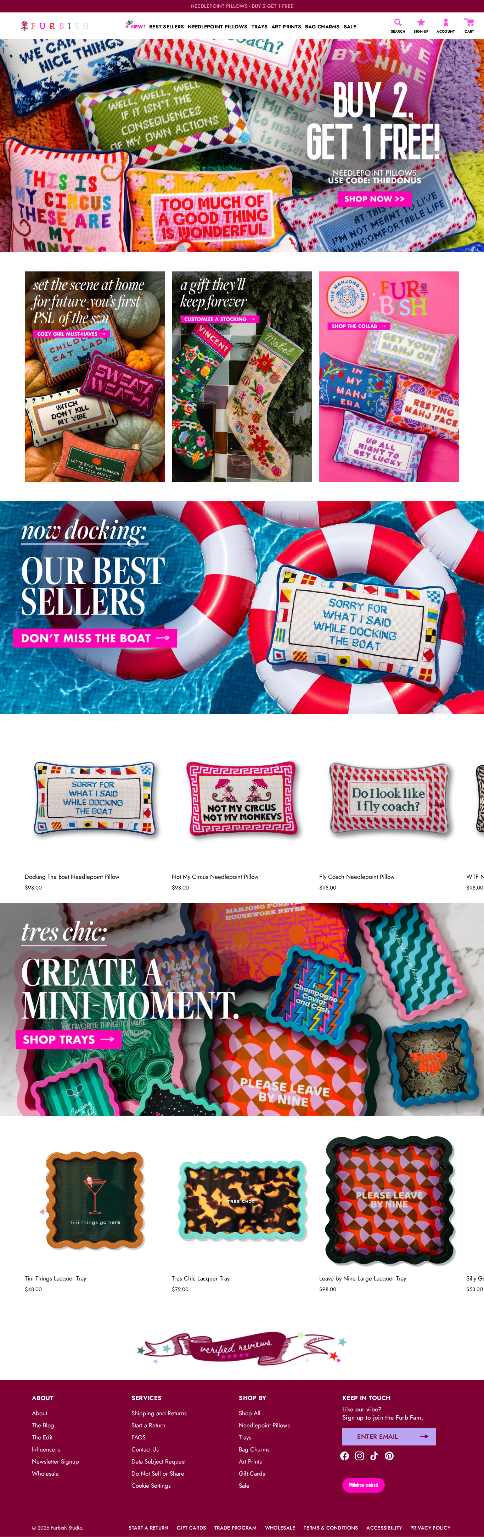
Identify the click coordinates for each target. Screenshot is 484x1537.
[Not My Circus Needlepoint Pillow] (242, 798)
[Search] (398, 22)
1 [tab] (241, 496)
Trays (245, 1437)
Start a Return (148, 1425)
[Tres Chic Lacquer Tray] (242, 1200)
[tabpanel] (242, 145)
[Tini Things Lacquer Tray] (95, 1200)
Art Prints (250, 1461)
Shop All (249, 1413)
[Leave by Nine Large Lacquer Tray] (389, 1200)
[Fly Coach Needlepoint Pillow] (389, 798)
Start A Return (148, 1527)
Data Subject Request (158, 1461)
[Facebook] (344, 1455)
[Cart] (469, 22)
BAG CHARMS (322, 26)
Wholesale (45, 1473)
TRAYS (260, 26)
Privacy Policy (430, 1527)
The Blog (43, 1425)
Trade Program (235, 1527)
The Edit (42, 1437)
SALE (350, 26)
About (39, 1413)
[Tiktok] (374, 1455)
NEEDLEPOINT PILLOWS (217, 26)
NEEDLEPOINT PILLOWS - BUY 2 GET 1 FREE (242, 6)
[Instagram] (359, 1455)
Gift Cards (252, 1473)
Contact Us (145, 1449)
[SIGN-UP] (421, 22)
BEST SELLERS (166, 26)
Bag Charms (254, 1449)
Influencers (46, 1449)
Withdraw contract (363, 1485)
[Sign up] (424, 1436)
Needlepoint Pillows (264, 1425)
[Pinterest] (389, 1455)
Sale (244, 1485)
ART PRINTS (286, 26)
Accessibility (384, 1527)
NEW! (137, 26)
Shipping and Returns (159, 1413)
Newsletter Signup (55, 1461)
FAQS (138, 1437)
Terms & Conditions (331, 1527)
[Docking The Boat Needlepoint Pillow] (95, 798)
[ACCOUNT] (445, 22)
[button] (44, 806)
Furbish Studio (66, 1527)
